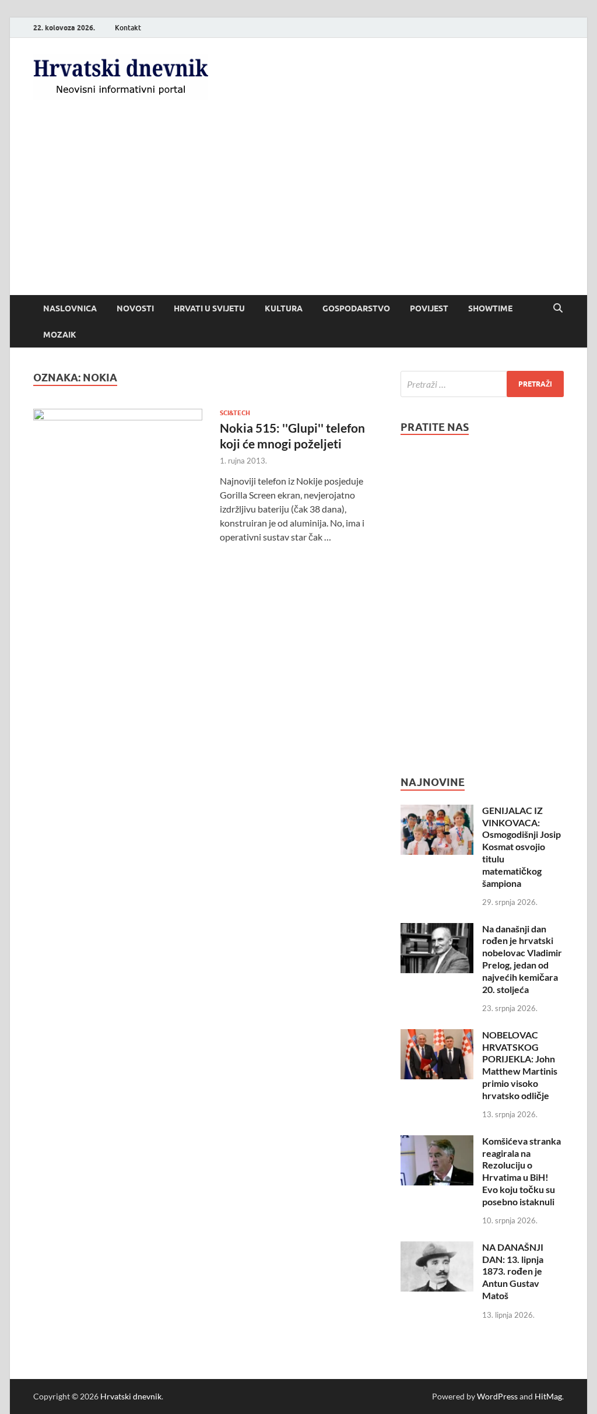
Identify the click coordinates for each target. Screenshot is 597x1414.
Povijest (429, 308)
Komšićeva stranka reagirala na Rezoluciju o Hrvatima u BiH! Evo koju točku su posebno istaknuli (521, 1171)
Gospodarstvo (356, 308)
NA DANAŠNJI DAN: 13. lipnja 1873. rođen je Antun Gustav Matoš (512, 1271)
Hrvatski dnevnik (130, 1396)
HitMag (548, 1396)
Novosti (135, 308)
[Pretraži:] (482, 384)
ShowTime (490, 308)
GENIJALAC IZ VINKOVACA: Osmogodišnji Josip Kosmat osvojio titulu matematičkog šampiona (521, 847)
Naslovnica (70, 308)
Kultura (284, 308)
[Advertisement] (298, 207)
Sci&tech (235, 413)
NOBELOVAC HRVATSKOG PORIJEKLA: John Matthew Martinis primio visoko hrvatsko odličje (519, 1065)
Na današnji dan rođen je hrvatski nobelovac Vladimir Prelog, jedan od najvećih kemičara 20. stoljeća (522, 959)
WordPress (497, 1396)
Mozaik (59, 334)
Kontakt (128, 27)
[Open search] (558, 308)
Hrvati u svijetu (209, 308)
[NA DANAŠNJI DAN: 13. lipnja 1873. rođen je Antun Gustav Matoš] (437, 1248)
